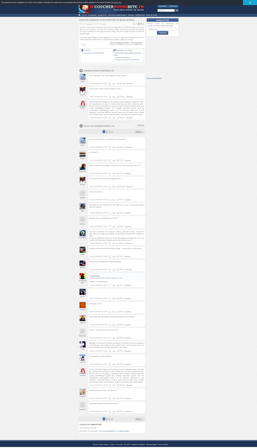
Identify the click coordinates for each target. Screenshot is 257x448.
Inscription (162, 6)
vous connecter (109, 431)
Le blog (111, 444)
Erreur (83, 81)
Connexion (173, 6)
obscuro (82, 322)
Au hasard (92, 15)
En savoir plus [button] (116, 2)
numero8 (82, 309)
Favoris (131, 15)
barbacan (89, 24)
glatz (82, 211)
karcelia (82, 94)
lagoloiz (82, 158)
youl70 (82, 296)
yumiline (82, 108)
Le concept (118, 444)
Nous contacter (163, 444)
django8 (82, 197)
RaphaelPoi (82, 171)
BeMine (82, 267)
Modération (140, 15)
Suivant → (139, 131)
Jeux (104, 24)
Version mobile (103, 444)
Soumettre (102, 15)
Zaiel (82, 349)
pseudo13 (82, 409)
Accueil (95, 444)
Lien (113, 83)
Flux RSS (127, 444)
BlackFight (82, 336)
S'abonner (140, 125)
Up (118, 83)
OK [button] (250, 2)
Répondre (129, 83)
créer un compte (124, 431)
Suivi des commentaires (117, 15)
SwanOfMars (83, 237)
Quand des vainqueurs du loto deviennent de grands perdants (106, 20)
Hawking (82, 224)
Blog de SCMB (151, 15)
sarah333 (83, 396)
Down (120, 83)
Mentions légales (151, 444)
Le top (84, 15)
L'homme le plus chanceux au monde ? (127, 60)
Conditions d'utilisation (138, 444)
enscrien (82, 362)
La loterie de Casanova (122, 57)
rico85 (83, 254)
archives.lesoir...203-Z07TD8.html (93, 53)
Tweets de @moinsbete (154, 78)
